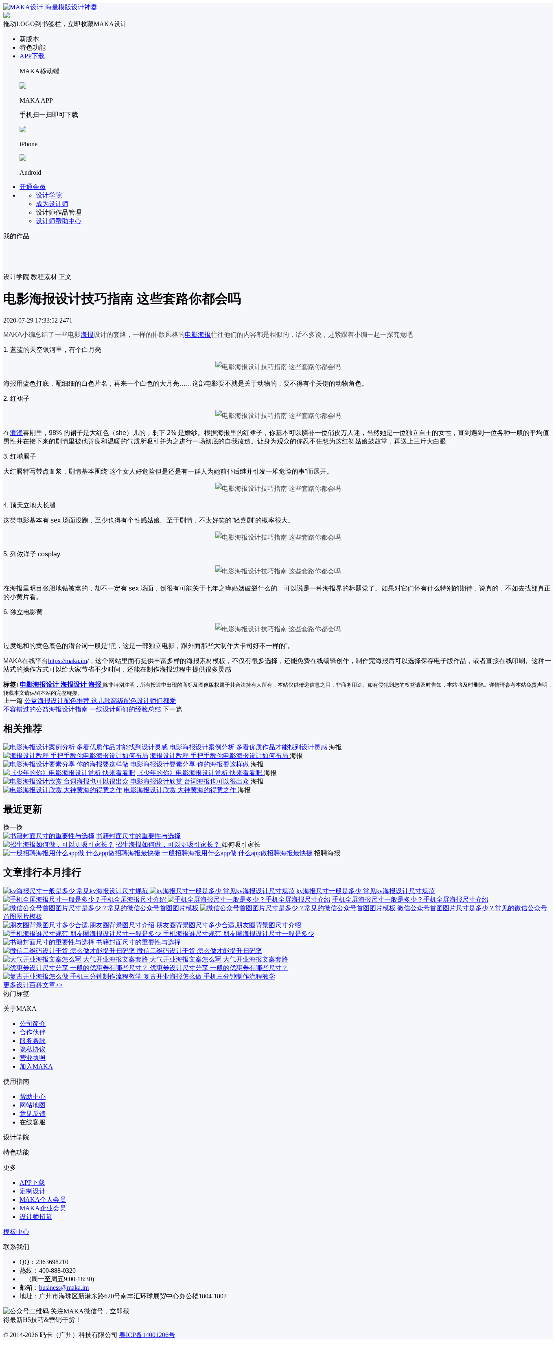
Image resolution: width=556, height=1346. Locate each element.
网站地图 (33, 1105)
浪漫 (16, 432)
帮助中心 (33, 1096)
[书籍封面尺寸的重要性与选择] (48, 835)
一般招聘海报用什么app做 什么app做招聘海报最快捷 (238, 853)
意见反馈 (33, 1113)
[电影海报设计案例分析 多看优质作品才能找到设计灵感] (85, 747)
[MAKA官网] (50, 7)
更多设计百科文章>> (33, 985)
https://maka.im (67, 660)
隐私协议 (33, 1049)
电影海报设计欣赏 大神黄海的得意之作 (181, 789)
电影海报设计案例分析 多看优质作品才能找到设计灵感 (249, 747)
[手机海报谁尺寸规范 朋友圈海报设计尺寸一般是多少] (83, 933)
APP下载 (32, 56)
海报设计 (74, 684)
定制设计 (33, 1191)
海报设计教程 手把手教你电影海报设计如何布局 (220, 755)
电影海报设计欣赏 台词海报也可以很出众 (190, 781)
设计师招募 (36, 1216)
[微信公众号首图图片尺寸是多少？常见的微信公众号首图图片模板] (199, 908)
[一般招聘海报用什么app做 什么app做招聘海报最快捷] (81, 853)
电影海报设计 (40, 684)
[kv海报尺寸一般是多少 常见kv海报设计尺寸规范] (149, 890)
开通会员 (33, 186)
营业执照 (33, 1057)
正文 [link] (65, 276)
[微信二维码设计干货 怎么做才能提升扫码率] (70, 950)
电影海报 (198, 334)
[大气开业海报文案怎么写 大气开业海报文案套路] (76, 959)
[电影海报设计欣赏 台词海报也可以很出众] (66, 781)
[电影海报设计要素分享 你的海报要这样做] (66, 764)
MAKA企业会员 (43, 1208)
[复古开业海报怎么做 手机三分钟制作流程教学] (73, 976)
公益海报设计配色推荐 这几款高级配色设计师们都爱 (100, 700)
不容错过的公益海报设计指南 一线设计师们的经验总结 (82, 709)
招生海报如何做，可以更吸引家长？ (168, 844)
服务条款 (33, 1040)
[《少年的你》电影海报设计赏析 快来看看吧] (69, 772)
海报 (87, 334)
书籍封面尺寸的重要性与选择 (138, 835)
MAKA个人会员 (43, 1199)
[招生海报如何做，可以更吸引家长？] (58, 844)
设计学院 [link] (16, 276)
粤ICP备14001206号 (147, 1334)
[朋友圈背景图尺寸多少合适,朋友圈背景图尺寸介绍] (79, 925)
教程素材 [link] (44, 276)
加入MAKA (36, 1066)
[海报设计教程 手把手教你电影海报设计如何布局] (75, 755)
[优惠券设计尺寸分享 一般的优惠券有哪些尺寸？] (76, 967)
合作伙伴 (33, 1032)
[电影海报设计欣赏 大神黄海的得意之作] (62, 789)
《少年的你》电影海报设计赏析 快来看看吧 (200, 772)
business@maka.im (64, 1287)
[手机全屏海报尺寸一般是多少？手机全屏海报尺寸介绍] (167, 899)
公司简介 (33, 1023)
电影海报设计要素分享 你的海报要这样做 (190, 764)
